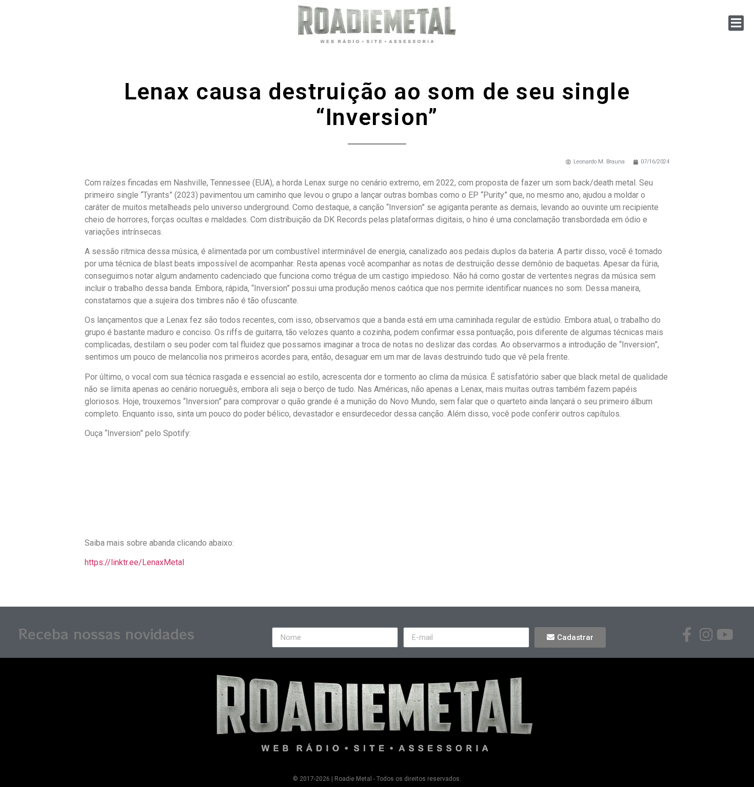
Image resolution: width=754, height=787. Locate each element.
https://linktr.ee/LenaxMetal (134, 562)
